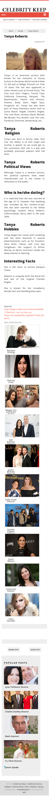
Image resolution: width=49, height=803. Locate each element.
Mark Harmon (12, 736)
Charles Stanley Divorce (17, 711)
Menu (3, 15)
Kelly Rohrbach (22, 19)
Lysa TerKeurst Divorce (16, 687)
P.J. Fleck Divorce (13, 761)
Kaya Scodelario (8, 19)
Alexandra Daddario (39, 19)
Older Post (35, 650)
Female (20, 31)
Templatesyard (23, 789)
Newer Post (14, 650)
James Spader (12, 767)
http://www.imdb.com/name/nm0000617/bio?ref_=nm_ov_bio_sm (24, 311)
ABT (24, 792)
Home (11, 31)
